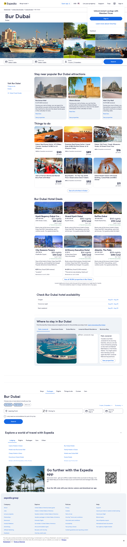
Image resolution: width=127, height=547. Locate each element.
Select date (12, 62)
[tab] (43, 329)
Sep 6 (91, 412)
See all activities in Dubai (78, 191)
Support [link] (98, 507)
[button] (63, 432)
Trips (109, 3)
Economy (118, 405)
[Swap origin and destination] (43, 411)
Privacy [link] (67, 507)
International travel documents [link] (104, 523)
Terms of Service (19, 542)
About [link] (5, 507)
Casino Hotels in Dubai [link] (15, 446)
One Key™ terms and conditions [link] (74, 517)
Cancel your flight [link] (101, 514)
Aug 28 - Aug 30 (113, 308)
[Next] (121, 98)
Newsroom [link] (7, 520)
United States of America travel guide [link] (45, 507)
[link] (106, 31)
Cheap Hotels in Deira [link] (15, 453)
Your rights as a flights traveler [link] (104, 526)
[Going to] (63, 411)
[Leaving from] (23, 411)
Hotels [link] (10, 89)
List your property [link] (8, 514)
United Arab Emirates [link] (18, 9)
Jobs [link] (5, 511)
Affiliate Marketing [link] (9, 530)
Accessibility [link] (68, 523)
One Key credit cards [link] (40, 533)
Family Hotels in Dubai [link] (71, 449)
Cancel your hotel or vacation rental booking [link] (108, 511)
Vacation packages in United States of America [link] (47, 517)
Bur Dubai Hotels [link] (69, 446)
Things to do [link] (11, 86)
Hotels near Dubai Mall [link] (71, 453)
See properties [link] (40, 117)
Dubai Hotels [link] (68, 457)
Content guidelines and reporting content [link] (76, 530)
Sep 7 (111, 412)
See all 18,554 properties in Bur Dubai (78, 279)
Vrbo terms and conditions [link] (72, 520)
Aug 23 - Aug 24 (113, 300)
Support (101, 3)
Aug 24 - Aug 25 (113, 304)
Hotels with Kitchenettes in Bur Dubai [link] (20, 461)
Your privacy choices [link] (70, 526)
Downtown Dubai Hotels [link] (16, 457)
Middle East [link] (7, 9)
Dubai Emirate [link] (29, 9)
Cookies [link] (67, 511)
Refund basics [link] (100, 517)
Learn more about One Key (106, 24)
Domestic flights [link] (39, 520)
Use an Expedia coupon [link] (102, 520)
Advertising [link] (7, 526)
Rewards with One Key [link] (41, 530)
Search (113, 62)
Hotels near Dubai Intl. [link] (71, 461)
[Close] (124, 541)
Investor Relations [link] (8, 523)
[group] (109, 347)
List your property (89, 3)
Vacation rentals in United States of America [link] (46, 514)
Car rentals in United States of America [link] (45, 523)
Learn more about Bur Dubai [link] (96, 325)
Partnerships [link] (7, 517)
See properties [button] (108, 360)
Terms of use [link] (68, 514)
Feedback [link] (6, 533)
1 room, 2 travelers (74, 62)
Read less (38, 114)
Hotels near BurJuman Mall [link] (17, 449)
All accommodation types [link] (42, 526)
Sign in (120, 3)
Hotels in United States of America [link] (44, 511)
